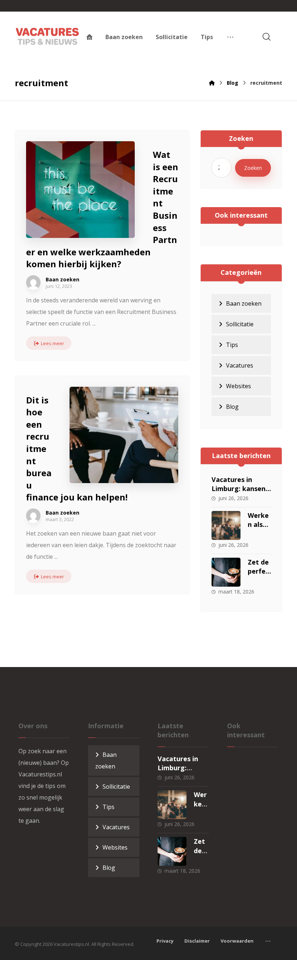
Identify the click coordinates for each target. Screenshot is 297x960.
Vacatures (239, 365)
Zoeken (253, 167)
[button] (230, 37)
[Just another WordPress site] (47, 36)
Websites (238, 386)
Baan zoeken (62, 279)
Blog (232, 407)
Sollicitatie (240, 324)
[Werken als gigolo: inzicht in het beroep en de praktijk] (226, 525)
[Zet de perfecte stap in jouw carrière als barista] (226, 572)
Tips (232, 345)
